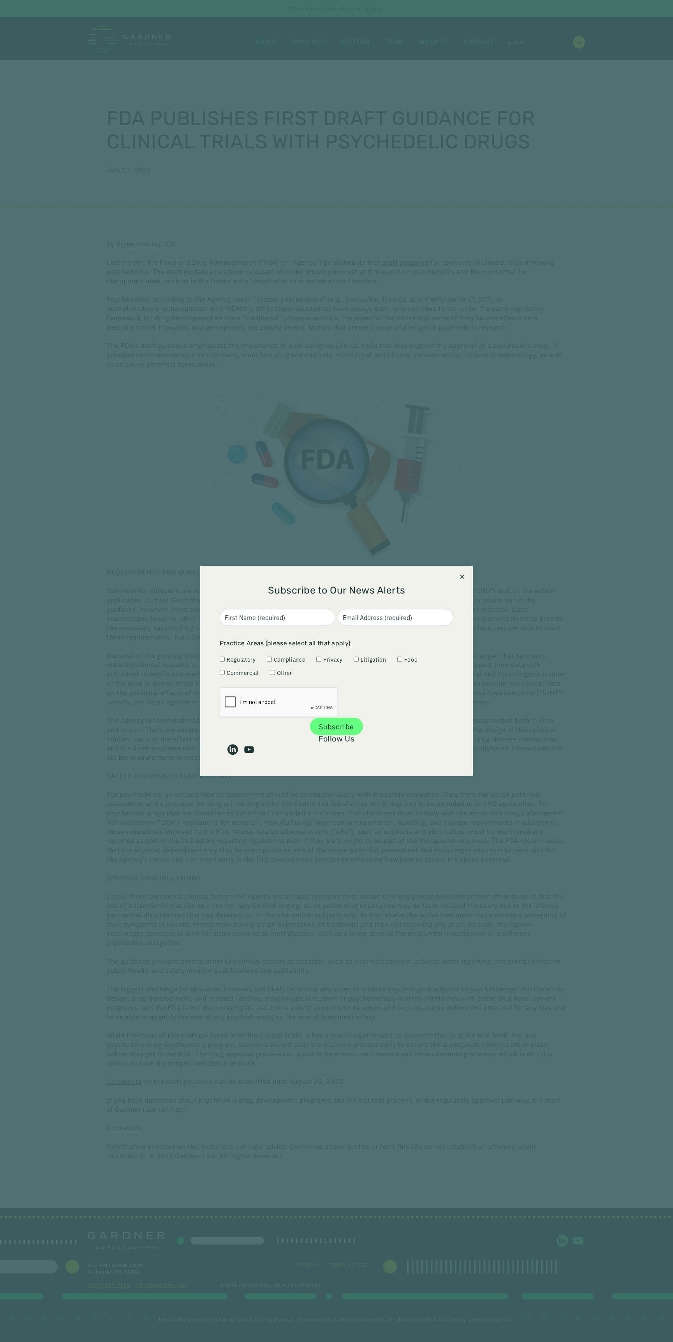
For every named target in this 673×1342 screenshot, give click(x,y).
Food (411, 659)
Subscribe (336, 726)
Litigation (373, 659)
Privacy (333, 659)
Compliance (290, 659)
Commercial (243, 672)
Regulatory (241, 659)
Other (284, 672)
